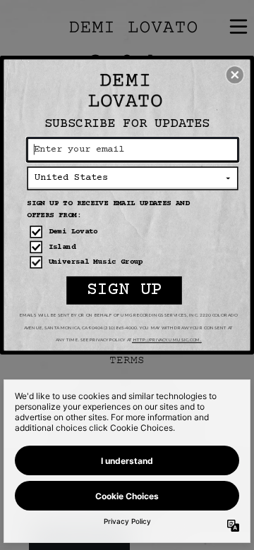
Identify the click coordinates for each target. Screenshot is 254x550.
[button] (234, 74)
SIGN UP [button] (124, 291)
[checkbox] (134, 232)
